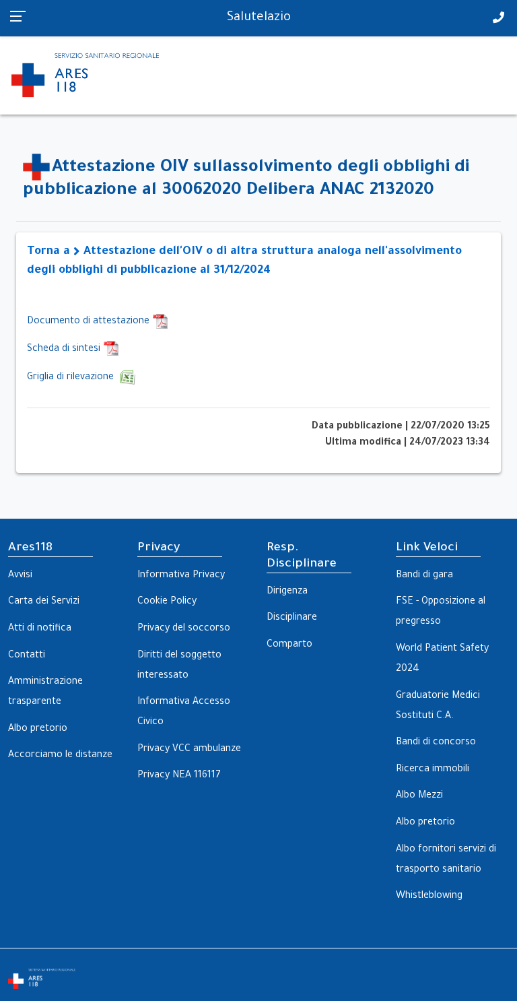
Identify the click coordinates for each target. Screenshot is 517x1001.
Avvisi (20, 576)
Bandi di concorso (436, 743)
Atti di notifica (39, 629)
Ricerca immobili (432, 770)
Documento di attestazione (89, 322)
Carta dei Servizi (43, 602)
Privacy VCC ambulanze (189, 749)
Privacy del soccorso (183, 629)
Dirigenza (287, 592)
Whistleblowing (429, 896)
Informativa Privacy (181, 576)
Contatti (26, 656)
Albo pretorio (37, 729)
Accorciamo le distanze (60, 755)
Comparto (289, 645)
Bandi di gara (424, 576)
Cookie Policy (167, 602)
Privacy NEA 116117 (179, 776)
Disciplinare (292, 618)
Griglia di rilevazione (73, 378)
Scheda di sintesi (65, 349)
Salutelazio (259, 18)
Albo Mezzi (419, 796)
